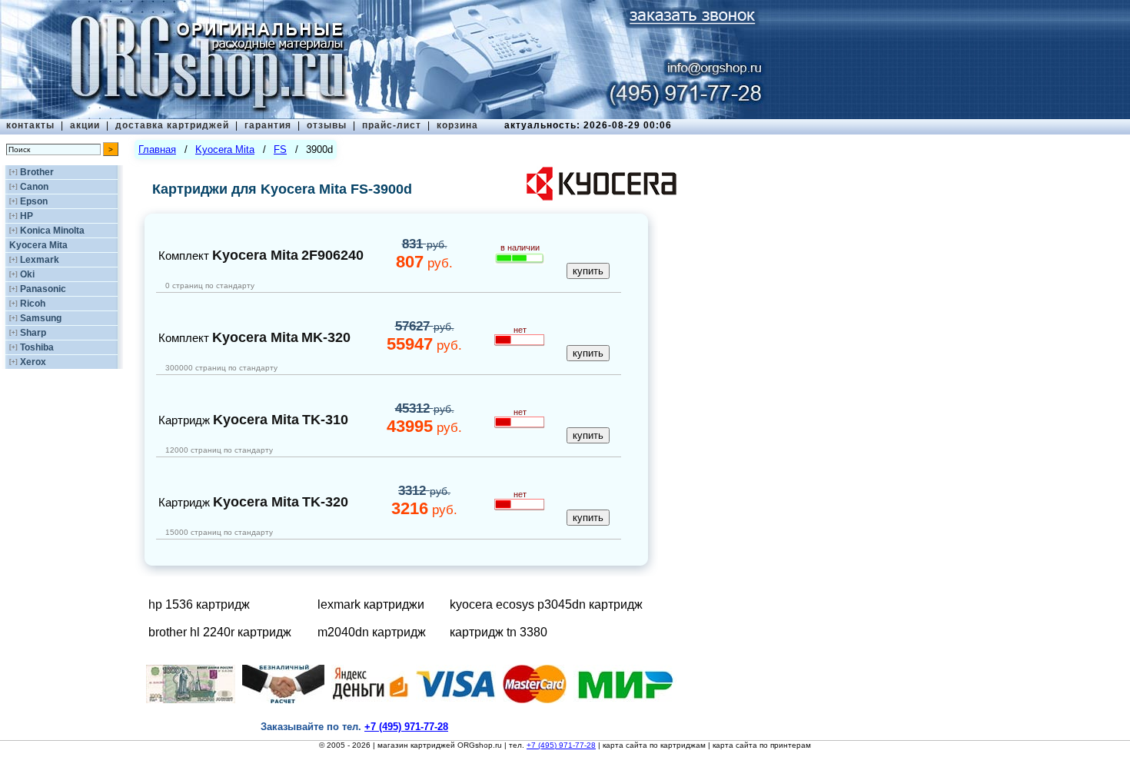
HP (26, 216)
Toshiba (37, 347)
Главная (157, 149)
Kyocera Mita (38, 245)
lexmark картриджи (370, 604)
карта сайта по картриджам (654, 745)
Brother (37, 172)
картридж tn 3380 (498, 632)
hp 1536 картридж (199, 604)
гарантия (267, 125)
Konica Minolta (52, 230)
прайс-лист (391, 125)
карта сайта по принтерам (762, 745)
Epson (34, 201)
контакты (30, 125)
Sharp (33, 332)
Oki (27, 274)
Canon (34, 186)
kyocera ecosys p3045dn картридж (546, 604)
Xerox (33, 362)
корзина (457, 125)
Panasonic (43, 289)
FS (280, 149)
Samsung (40, 318)
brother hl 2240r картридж (219, 632)
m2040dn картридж (371, 632)
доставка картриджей (172, 125)
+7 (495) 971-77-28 (561, 745)
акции (85, 125)
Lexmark (39, 259)
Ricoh (32, 303)
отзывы (327, 125)
